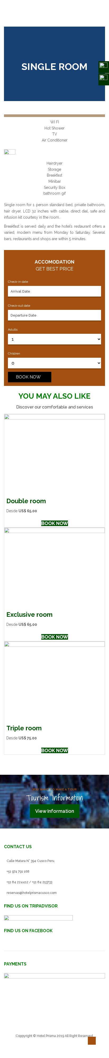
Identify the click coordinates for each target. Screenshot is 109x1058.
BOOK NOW (28, 377)
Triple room (24, 728)
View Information (54, 811)
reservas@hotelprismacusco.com (32, 893)
